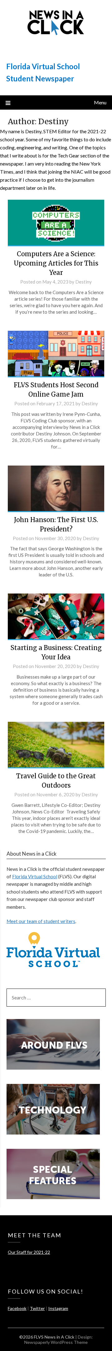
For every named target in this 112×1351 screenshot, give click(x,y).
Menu (100, 102)
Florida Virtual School (34, 876)
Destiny (83, 281)
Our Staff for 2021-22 (29, 1252)
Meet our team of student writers (41, 921)
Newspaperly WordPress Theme (56, 1342)
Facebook (17, 1308)
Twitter (37, 1308)
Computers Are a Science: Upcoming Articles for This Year (56, 263)
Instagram (58, 1308)
